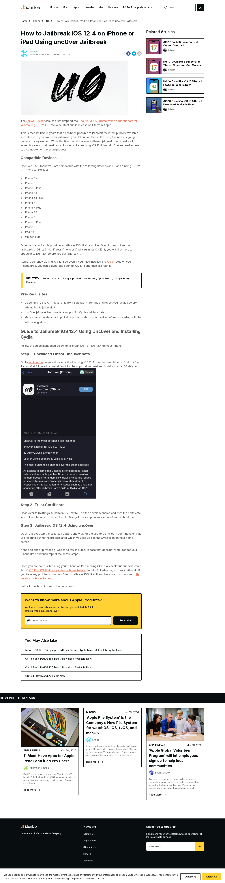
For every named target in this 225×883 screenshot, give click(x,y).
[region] (112, 875)
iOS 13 (111, 261)
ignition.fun (35, 362)
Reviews (113, 7)
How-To (89, 7)
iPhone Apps (89, 847)
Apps (76, 7)
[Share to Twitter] (134, 53)
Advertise (88, 860)
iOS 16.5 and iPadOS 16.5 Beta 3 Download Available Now (58, 658)
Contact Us (89, 834)
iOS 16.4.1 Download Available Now (45, 675)
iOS (47, 20)
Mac (101, 7)
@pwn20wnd (35, 120)
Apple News (89, 840)
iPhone (54, 7)
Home (24, 20)
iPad (65, 7)
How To (87, 854)
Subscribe (125, 620)
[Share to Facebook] (128, 53)
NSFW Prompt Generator (137, 7)
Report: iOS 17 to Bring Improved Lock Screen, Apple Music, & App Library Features (73, 650)
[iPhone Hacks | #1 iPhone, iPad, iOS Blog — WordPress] (31, 7)
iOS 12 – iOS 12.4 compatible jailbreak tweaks (57, 570)
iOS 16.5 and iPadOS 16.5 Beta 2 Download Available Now (58, 667)
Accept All (211, 876)
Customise (190, 876)
